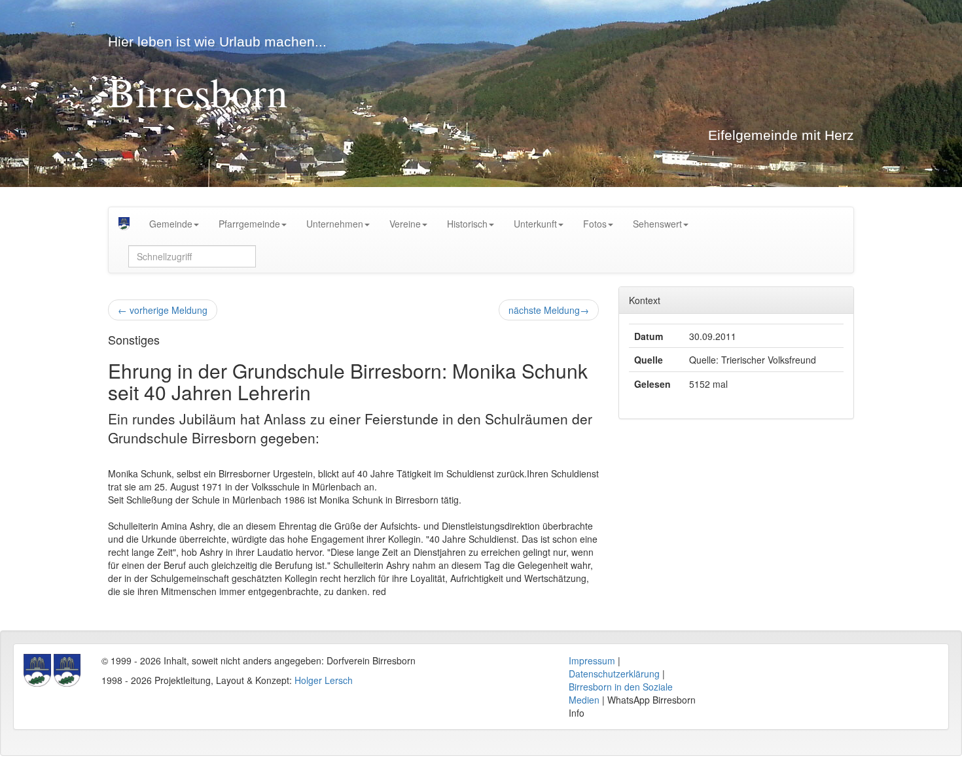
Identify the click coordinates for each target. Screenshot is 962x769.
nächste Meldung (548, 309)
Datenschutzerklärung (614, 673)
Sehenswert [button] (657, 223)
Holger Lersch (323, 680)
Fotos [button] (595, 223)
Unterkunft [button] (535, 223)
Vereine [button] (405, 223)
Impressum (592, 660)
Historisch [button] (467, 223)
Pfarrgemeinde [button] (249, 223)
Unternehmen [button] (334, 223)
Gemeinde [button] (170, 223)
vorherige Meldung (162, 309)
